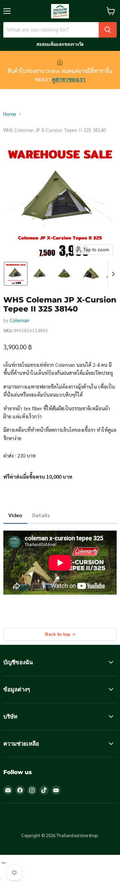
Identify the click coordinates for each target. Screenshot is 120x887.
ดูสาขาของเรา (68, 79)
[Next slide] (113, 273)
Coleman (19, 320)
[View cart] (110, 11)
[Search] (108, 30)
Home (9, 114)
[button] (15, 273)
